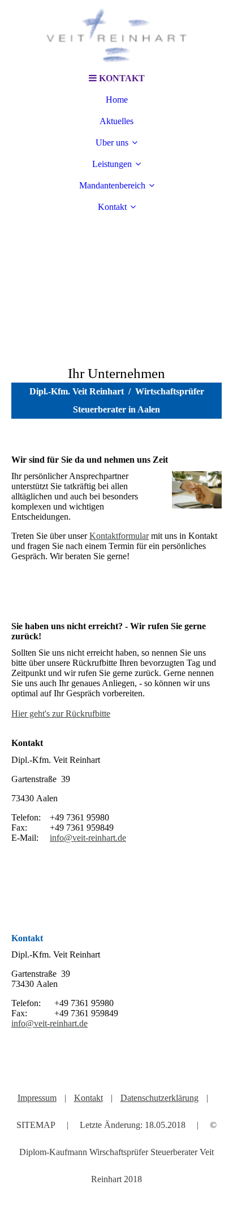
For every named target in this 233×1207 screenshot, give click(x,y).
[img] (116, 34)
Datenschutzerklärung (159, 1098)
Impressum (37, 1098)
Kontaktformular (119, 536)
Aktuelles (116, 121)
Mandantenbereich (112, 185)
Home (117, 99)
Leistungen (112, 164)
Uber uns (112, 142)
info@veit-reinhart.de (88, 837)
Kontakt (112, 207)
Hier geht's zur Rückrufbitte (60, 713)
